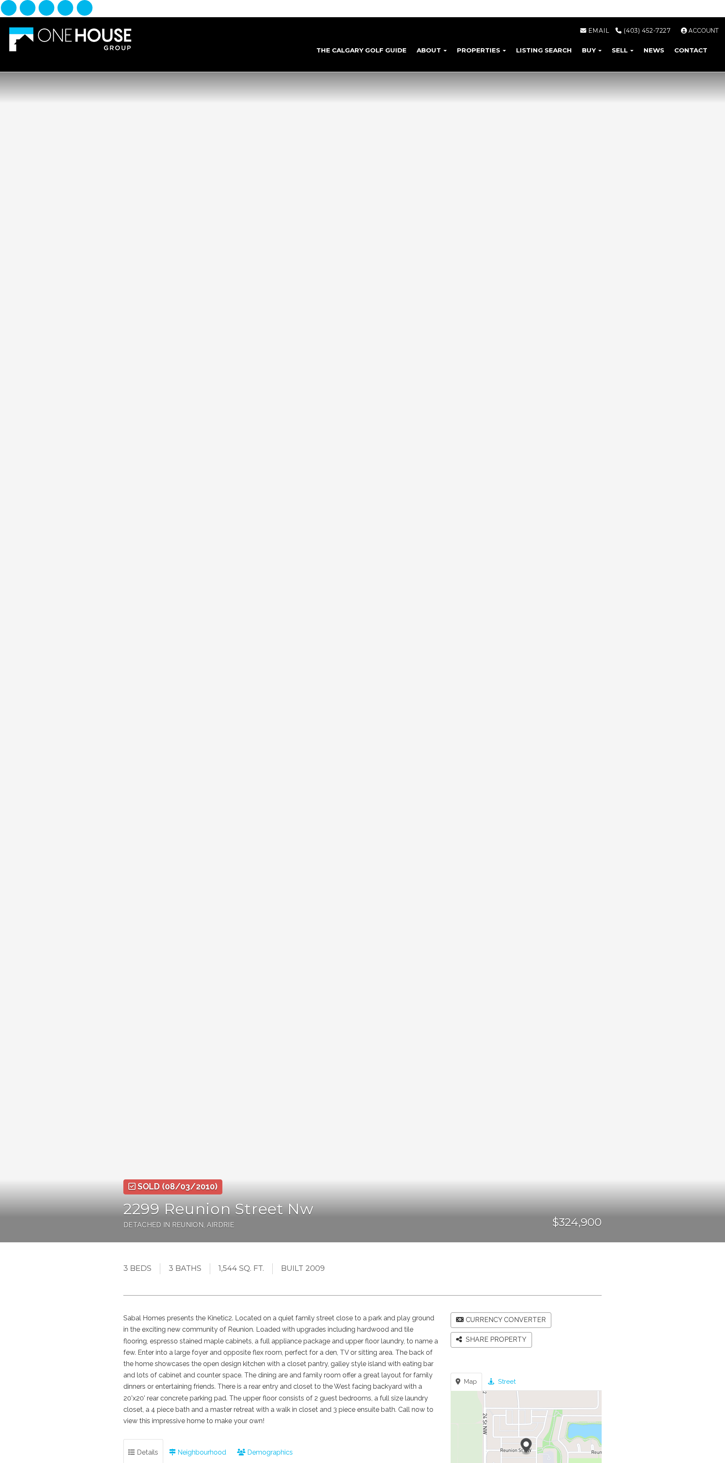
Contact (690, 50)
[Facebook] (9, 8)
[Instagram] (28, 8)
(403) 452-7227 (646, 30)
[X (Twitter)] (66, 8)
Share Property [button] (495, 1339)
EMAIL (597, 30)
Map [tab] (469, 1381)
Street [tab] (506, 1381)
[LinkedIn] (47, 8)
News (654, 50)
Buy (589, 50)
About (430, 50)
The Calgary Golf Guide (361, 50)
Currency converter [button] (506, 1320)
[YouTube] (84, 8)
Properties (479, 50)
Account (703, 30)
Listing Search (544, 50)
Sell (620, 50)
